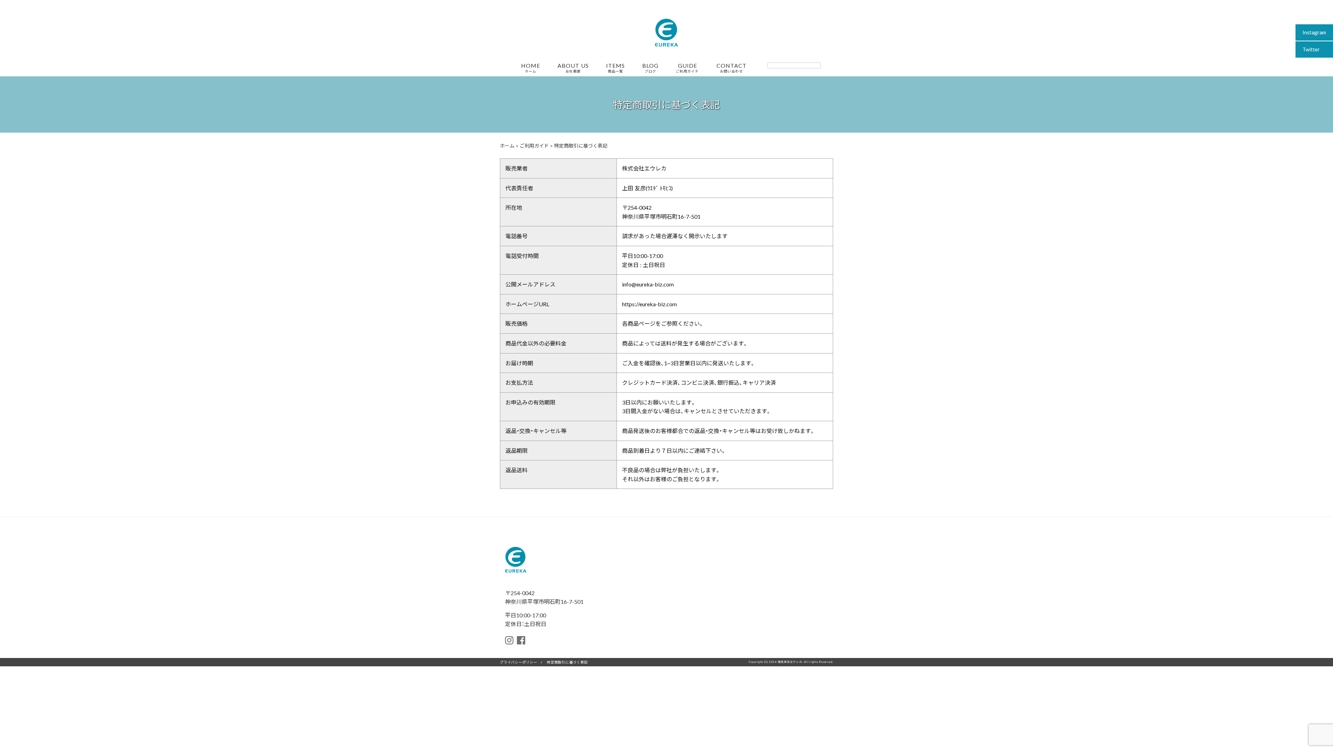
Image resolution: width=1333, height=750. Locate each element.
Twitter (1311, 49)
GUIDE (687, 68)
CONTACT (731, 68)
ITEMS (615, 68)
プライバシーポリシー (518, 662)
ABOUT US (573, 68)
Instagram (1314, 32)
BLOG (650, 68)
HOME (530, 68)
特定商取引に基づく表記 (567, 662)
